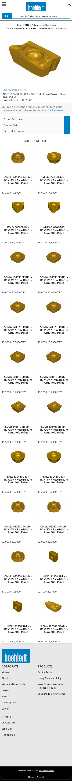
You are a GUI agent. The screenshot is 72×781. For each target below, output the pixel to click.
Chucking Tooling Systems (51, 693)
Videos (5, 672)
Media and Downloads (13, 684)
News (5, 696)
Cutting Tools (45, 672)
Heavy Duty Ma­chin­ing (49, 678)
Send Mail (7, 728)
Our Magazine (9, 702)
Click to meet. (56, 110)
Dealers (5, 690)
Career (5, 708)
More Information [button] (46, 770)
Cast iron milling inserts (14, 89)
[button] (36, 119)
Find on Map (8, 734)
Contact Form (9, 722)
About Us (6, 678)
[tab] (36, 119)
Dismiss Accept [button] (36, 777)
